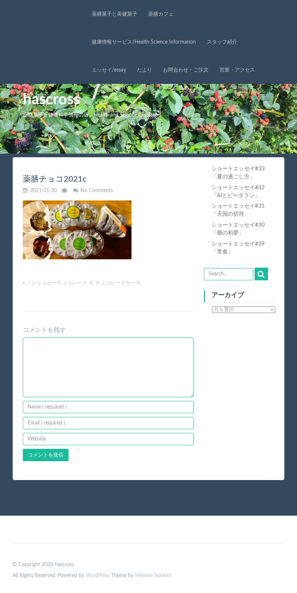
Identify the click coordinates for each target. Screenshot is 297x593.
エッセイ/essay (109, 70)
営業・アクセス (237, 70)
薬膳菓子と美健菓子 (114, 14)
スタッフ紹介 (222, 42)
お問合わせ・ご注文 (186, 70)
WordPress (97, 575)
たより (144, 70)
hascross (51, 99)
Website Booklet (153, 575)
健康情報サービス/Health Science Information (144, 42)
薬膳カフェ (160, 14)
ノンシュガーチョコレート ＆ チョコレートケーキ (83, 282)
